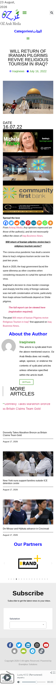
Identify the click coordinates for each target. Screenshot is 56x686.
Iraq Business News (32, 236)
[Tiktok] (41, 651)
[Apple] (14, 651)
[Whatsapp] (44, 222)
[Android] (24, 651)
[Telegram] (33, 651)
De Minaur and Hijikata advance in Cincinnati (26, 528)
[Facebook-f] (10, 645)
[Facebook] (5, 222)
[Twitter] (11, 222)
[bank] (28, 213)
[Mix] (39, 222)
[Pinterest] (28, 222)
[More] (50, 222)
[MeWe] (33, 222)
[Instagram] (37, 645)
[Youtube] (46, 645)
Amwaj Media (16, 227)
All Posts (26, 382)
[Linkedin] (22, 222)
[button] (24, 12)
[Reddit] (16, 222)
